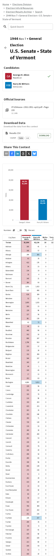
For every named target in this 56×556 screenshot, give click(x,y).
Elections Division (21, 4)
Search (38, 11)
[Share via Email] (6, 153)
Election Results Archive (19, 11)
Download (44, 135)
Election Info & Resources (19, 8)
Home (5, 4)
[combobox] (30, 26)
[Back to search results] (5, 48)
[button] (20, 138)
